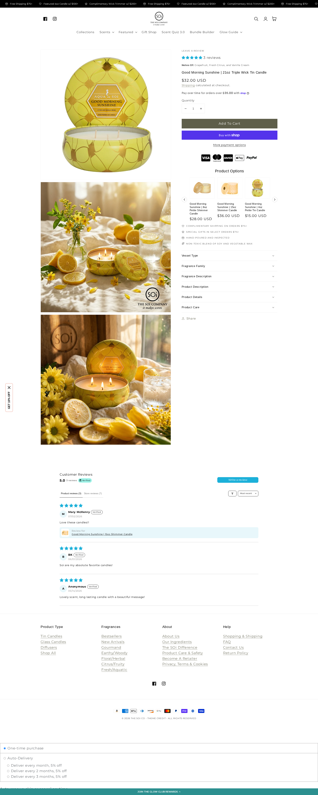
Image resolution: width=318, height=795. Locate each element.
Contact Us (233, 647)
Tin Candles (51, 636)
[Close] (9, 387)
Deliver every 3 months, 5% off (38, 776)
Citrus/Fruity (112, 664)
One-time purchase (25, 748)
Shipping (188, 85)
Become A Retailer (179, 658)
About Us (171, 636)
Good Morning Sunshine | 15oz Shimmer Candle (227, 207)
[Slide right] (274, 199)
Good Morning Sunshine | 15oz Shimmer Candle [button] (102, 534)
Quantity (188, 100)
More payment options (229, 145)
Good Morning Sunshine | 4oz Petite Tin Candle (255, 207)
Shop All (48, 653)
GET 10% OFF (9, 400)
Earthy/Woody (114, 653)
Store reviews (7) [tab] (93, 493)
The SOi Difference (179, 647)
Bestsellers (111, 636)
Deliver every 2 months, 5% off (38, 771)
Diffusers (49, 647)
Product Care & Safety (182, 653)
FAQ (227, 642)
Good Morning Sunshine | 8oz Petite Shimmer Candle (199, 208)
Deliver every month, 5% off (36, 765)
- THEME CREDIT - (157, 718)
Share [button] (191, 318)
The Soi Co (138, 718)
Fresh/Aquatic (114, 670)
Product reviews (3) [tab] (71, 493)
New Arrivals (112, 642)
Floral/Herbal (113, 658)
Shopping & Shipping (243, 636)
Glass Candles (53, 642)
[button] (159, 791)
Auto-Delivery (19, 758)
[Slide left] (184, 199)
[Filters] (232, 493)
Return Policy (235, 653)
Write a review (237, 479)
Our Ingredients (177, 642)
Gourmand (111, 647)
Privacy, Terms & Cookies (185, 664)
